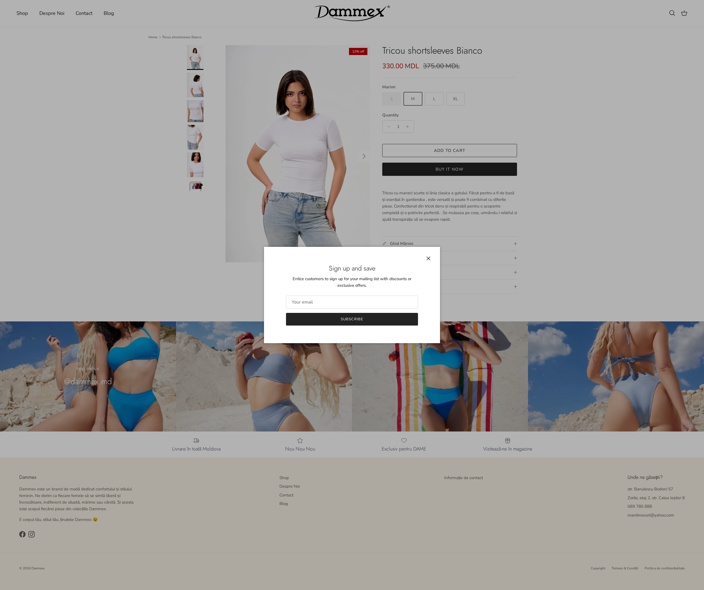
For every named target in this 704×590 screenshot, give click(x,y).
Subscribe (352, 319)
